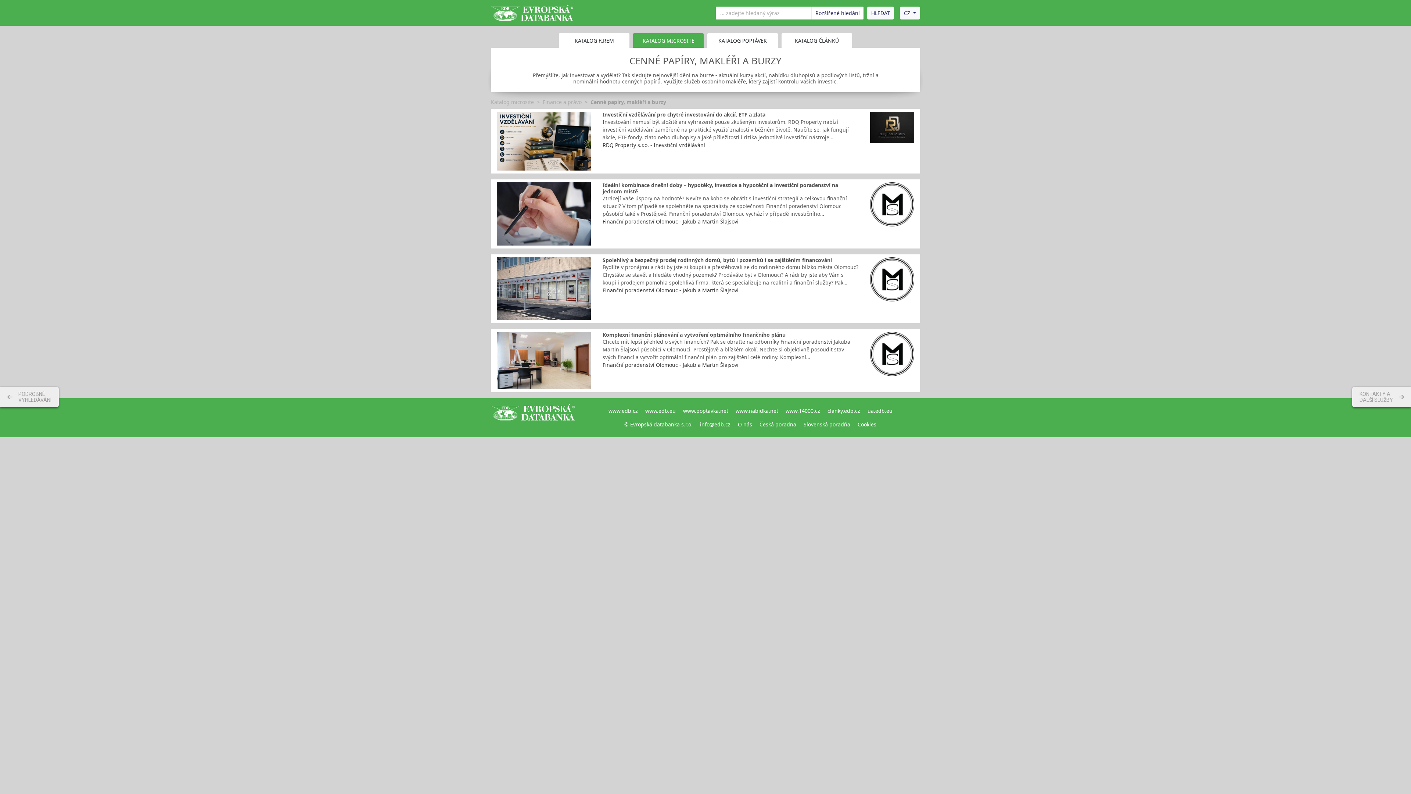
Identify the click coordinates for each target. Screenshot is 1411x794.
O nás (745, 424)
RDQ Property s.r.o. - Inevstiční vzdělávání (654, 145)
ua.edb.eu (880, 410)
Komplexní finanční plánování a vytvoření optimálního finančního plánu (694, 334)
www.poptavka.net (705, 410)
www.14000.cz (803, 410)
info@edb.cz (715, 424)
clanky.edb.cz (843, 410)
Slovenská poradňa (827, 424)
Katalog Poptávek (742, 40)
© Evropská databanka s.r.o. (658, 424)
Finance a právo (562, 102)
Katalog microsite (512, 102)
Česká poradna (778, 424)
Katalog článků (817, 40)
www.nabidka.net (757, 410)
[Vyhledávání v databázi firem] (533, 417)
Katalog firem (594, 40)
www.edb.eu (660, 410)
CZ (907, 13)
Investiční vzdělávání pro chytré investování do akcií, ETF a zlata (684, 114)
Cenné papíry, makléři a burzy (628, 102)
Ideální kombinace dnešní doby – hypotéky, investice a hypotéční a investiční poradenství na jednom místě (720, 188)
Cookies (867, 424)
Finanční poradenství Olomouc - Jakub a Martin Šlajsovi (671, 221)
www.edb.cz (623, 410)
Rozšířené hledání (837, 13)
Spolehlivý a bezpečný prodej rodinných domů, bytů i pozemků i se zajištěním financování (717, 260)
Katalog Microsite (668, 40)
